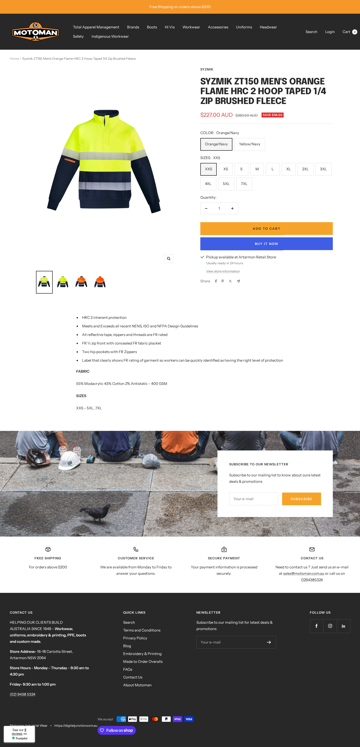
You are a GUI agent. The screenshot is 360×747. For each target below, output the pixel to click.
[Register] (269, 642)
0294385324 (312, 579)
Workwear (191, 27)
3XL (323, 169)
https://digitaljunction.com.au (75, 725)
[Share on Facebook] (216, 281)
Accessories (218, 27)
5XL (226, 183)
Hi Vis (170, 27)
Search (311, 31)
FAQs (127, 669)
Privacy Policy (135, 638)
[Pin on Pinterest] (222, 281)
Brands (133, 27)
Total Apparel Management (96, 27)
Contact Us (132, 677)
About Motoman (137, 685)
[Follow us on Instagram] (330, 626)
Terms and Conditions (141, 630)
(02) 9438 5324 (22, 694)
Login (330, 31)
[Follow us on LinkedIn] (343, 626)
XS (225, 169)
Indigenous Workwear (110, 36)
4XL (208, 183)
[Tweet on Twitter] (230, 281)
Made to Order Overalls (143, 661)
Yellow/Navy (249, 144)
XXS (208, 169)
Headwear (268, 27)
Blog (127, 646)
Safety (78, 36)
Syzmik (207, 69)
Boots (152, 27)
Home (14, 58)
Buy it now (266, 244)
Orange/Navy (216, 144)
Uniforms (244, 27)
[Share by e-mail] (238, 281)
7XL (244, 183)
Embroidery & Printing (142, 653)
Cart (349, 31)
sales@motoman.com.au (303, 573)
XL (288, 169)
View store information (223, 271)
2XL (305, 169)
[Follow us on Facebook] (316, 626)
